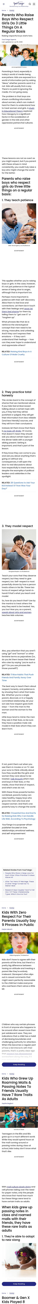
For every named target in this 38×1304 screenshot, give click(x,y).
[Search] (29, 4)
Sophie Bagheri (7, 1103)
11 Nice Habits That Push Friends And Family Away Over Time (18, 677)
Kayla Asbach (7, 929)
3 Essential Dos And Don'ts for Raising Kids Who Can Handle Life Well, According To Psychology (19, 816)
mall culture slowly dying (19, 1186)
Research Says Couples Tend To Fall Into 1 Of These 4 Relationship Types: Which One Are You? (19, 892)
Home (4, 10)
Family (12, 11)
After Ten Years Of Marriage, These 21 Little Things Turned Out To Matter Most (19, 884)
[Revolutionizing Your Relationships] (19, 4)
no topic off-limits (12, 431)
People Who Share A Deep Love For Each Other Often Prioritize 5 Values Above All (19, 875)
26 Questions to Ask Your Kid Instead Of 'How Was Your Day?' (18, 485)
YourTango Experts (9, 40)
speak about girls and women (16, 612)
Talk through (16, 778)
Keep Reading (19, 1064)
